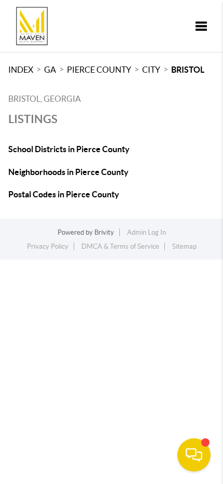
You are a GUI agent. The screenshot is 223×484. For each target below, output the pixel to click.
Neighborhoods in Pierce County (68, 172)
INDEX (20, 69)
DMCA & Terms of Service (120, 246)
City (151, 69)
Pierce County (99, 69)
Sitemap (184, 246)
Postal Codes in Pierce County (63, 194)
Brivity (104, 232)
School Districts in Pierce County (69, 149)
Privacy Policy (47, 246)
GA (50, 69)
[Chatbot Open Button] (194, 455)
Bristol (187, 69)
